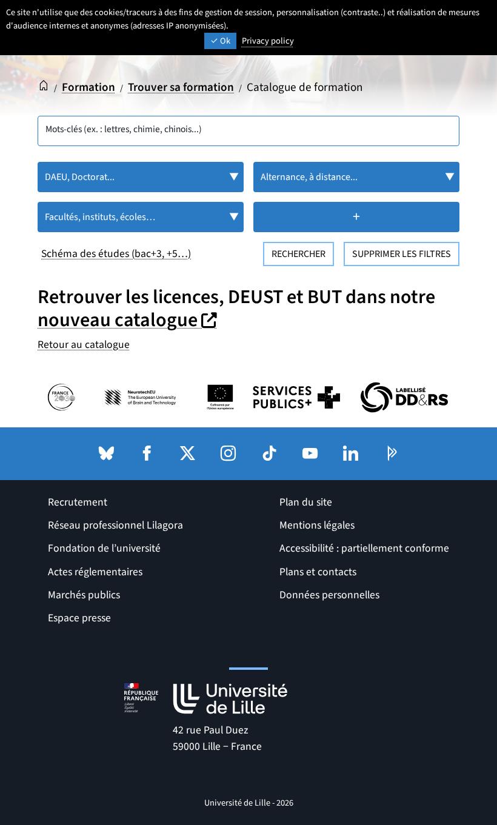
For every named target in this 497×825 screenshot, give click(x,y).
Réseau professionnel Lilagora (115, 525)
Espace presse (79, 618)
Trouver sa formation (181, 87)
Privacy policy (268, 41)
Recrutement (77, 502)
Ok (224, 41)
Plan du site (305, 502)
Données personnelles (329, 595)
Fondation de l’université (104, 548)
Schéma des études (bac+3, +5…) (116, 253)
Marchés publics (84, 595)
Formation (88, 87)
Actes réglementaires (95, 572)
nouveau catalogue (129, 320)
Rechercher (298, 254)
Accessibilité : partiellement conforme (364, 548)
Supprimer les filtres (401, 254)
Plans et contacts (317, 572)
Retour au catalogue (84, 344)
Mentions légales (317, 525)
